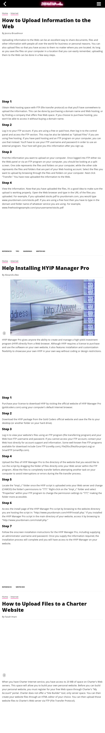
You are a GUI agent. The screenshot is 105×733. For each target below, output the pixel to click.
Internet (14, 13)
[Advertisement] (52, 78)
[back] (5, 4)
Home (5, 13)
